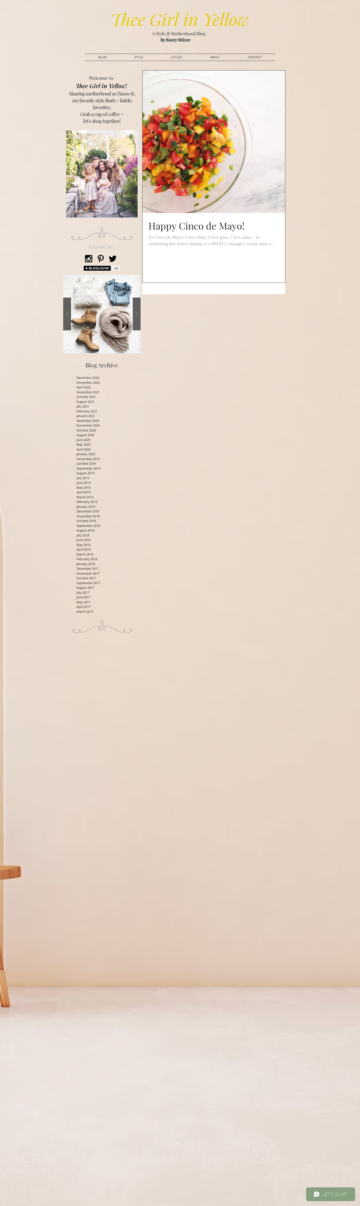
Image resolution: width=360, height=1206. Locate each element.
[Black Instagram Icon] (89, 259)
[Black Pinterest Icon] (101, 259)
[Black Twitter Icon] (113, 259)
